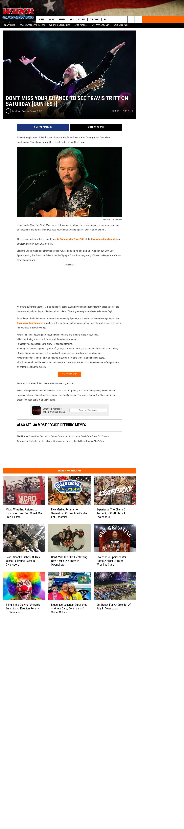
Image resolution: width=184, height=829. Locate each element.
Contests (94, 19)
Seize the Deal (81, 25)
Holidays (48, 441)
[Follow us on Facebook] (123, 19)
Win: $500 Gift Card (100, 25)
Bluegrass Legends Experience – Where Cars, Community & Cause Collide (69, 608)
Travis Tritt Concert (100, 436)
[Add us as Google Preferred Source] (116, 19)
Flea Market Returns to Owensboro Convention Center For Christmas (69, 513)
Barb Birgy (16, 111)
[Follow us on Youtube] (138, 19)
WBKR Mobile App (121, 25)
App (72, 19)
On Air (51, 19)
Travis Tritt (86, 436)
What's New (99, 441)
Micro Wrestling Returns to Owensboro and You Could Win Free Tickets (24, 513)
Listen (62, 19)
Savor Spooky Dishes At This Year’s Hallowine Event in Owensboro (23, 560)
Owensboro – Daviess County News (69, 441)
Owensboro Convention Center (43, 436)
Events (81, 19)
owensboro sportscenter (69, 436)
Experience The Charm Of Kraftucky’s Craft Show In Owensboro (111, 513)
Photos (89, 441)
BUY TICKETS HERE (69, 374)
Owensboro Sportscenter (104, 239)
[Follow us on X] (131, 19)
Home (41, 19)
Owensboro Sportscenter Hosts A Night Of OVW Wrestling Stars (111, 560)
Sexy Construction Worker (32, 25)
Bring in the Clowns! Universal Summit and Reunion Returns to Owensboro (23, 608)
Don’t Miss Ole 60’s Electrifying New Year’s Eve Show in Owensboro (69, 560)
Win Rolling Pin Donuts (59, 25)
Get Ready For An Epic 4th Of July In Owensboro (113, 606)
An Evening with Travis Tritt (71, 239)
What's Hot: (10, 25)
